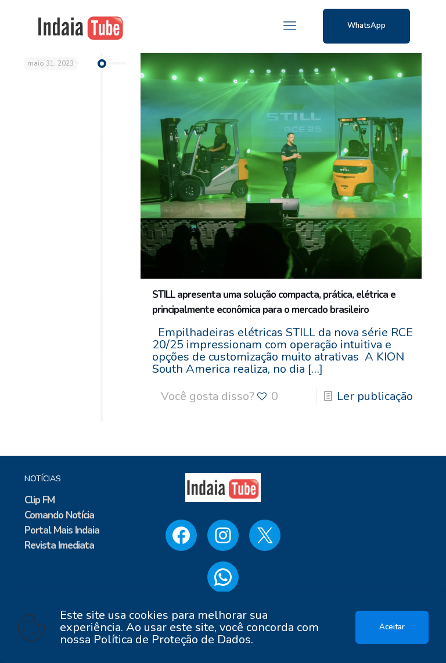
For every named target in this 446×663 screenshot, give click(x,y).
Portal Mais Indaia (61, 530)
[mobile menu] (290, 26)
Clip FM (39, 500)
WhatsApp (366, 25)
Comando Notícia (59, 515)
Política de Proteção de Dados (172, 639)
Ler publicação (375, 396)
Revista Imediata (59, 545)
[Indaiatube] (80, 26)
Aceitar (392, 627)
